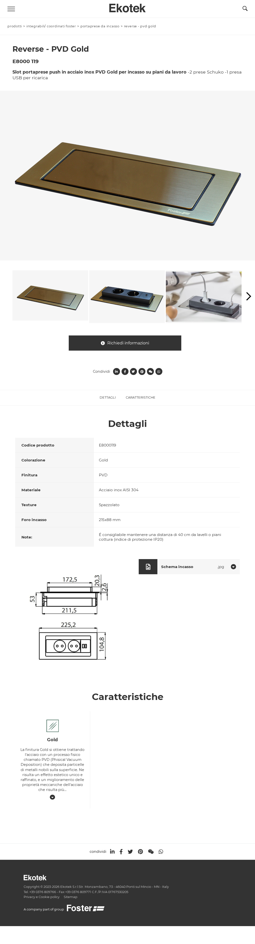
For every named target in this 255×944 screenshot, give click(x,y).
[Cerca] (245, 9)
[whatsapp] (161, 852)
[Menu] (11, 9)
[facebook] (121, 852)
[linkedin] (112, 852)
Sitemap (70, 897)
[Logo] (127, 6)
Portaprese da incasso (100, 26)
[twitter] (130, 852)
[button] (248, 297)
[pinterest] (140, 852)
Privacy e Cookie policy (42, 897)
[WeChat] (151, 852)
